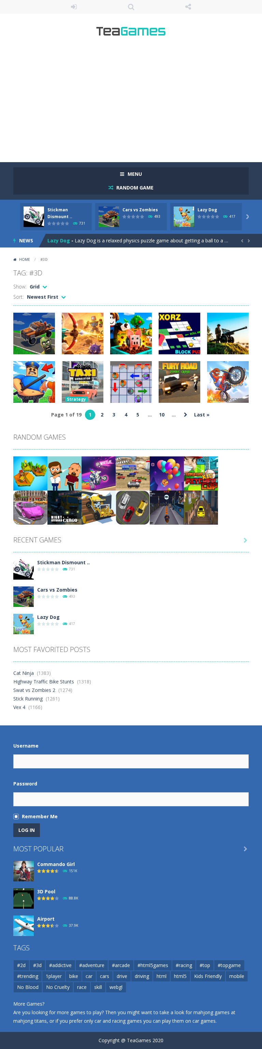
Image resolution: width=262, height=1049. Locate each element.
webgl (116, 987)
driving (142, 976)
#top (205, 965)
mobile (236, 976)
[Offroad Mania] (99, 507)
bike (73, 976)
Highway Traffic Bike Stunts (43, 681)
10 (161, 414)
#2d (21, 965)
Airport (46, 919)
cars (104, 976)
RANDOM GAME (134, 187)
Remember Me (40, 816)
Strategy (76, 399)
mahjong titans (30, 1021)
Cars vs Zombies (140, 210)
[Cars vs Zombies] (23, 596)
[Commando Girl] (23, 870)
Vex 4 (19, 707)
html (161, 976)
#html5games (152, 965)
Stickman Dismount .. (63, 562)
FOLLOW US (188, 7)
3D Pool (46, 891)
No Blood (28, 987)
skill (98, 987)
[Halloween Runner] (167, 507)
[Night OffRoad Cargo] (64, 507)
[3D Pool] (23, 898)
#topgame (229, 965)
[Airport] (23, 925)
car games (204, 1021)
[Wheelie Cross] (99, 473)
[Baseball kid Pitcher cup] (201, 473)
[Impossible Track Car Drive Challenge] (201, 507)
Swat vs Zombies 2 (34, 690)
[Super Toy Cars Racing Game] (133, 473)
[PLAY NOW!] (34, 216)
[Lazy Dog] (23, 623)
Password (25, 783)
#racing (184, 965)
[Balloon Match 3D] (167, 473)
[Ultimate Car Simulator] (30, 507)
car (89, 976)
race (82, 987)
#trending (27, 976)
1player (54, 976)
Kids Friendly (208, 976)
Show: (19, 286)
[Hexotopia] (30, 473)
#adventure (91, 965)
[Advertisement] (131, 102)
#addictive (60, 965)
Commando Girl (56, 864)
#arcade (121, 965)
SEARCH (131, 7)
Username (26, 745)
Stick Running (28, 698)
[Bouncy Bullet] (64, 473)
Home (24, 259)
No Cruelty (58, 987)
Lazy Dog (207, 210)
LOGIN (74, 7)
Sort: (18, 297)
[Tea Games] (131, 33)
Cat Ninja (23, 673)
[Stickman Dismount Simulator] (23, 569)
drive (122, 976)
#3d (37, 965)
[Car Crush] (133, 507)
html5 (180, 976)
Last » (201, 414)
